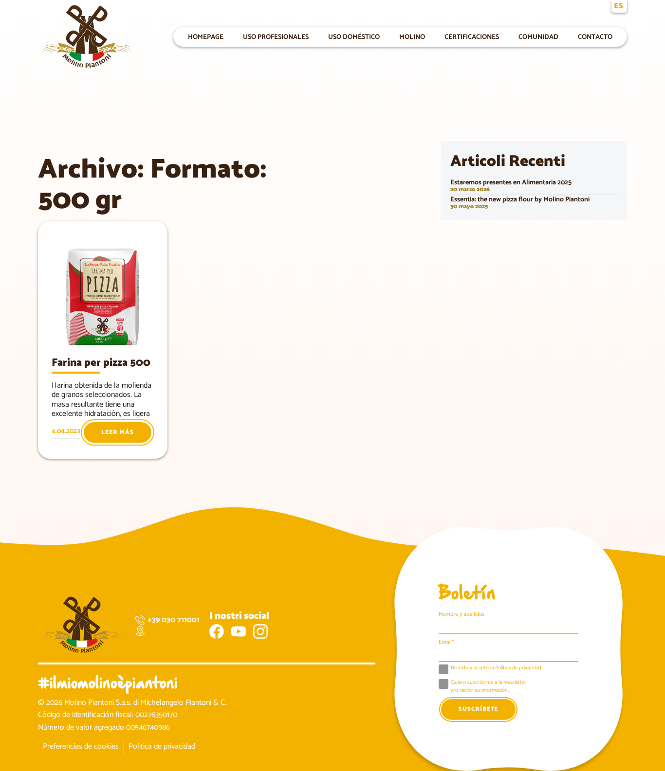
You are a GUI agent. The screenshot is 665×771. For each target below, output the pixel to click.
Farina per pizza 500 (101, 363)
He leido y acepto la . (496, 668)
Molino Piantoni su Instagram (260, 631)
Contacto (595, 37)
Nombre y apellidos (461, 614)
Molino (412, 37)
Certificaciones (471, 37)
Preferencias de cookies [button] (81, 746)
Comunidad (538, 37)
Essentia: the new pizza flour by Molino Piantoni (520, 199)
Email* (446, 642)
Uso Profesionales (276, 37)
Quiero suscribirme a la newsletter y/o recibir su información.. (488, 686)
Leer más (117, 432)
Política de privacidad (162, 746)
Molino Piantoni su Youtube (238, 631)
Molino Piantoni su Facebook (216, 631)
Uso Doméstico (354, 37)
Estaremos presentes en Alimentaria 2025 (511, 182)
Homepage (205, 37)
